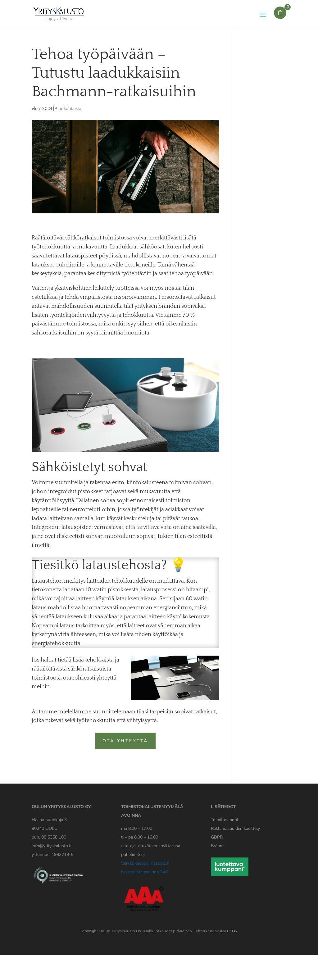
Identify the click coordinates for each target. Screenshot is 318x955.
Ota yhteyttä (125, 741)
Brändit (218, 846)
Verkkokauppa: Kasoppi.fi (145, 863)
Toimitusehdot (224, 820)
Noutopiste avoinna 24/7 (145, 872)
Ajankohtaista (68, 108)
